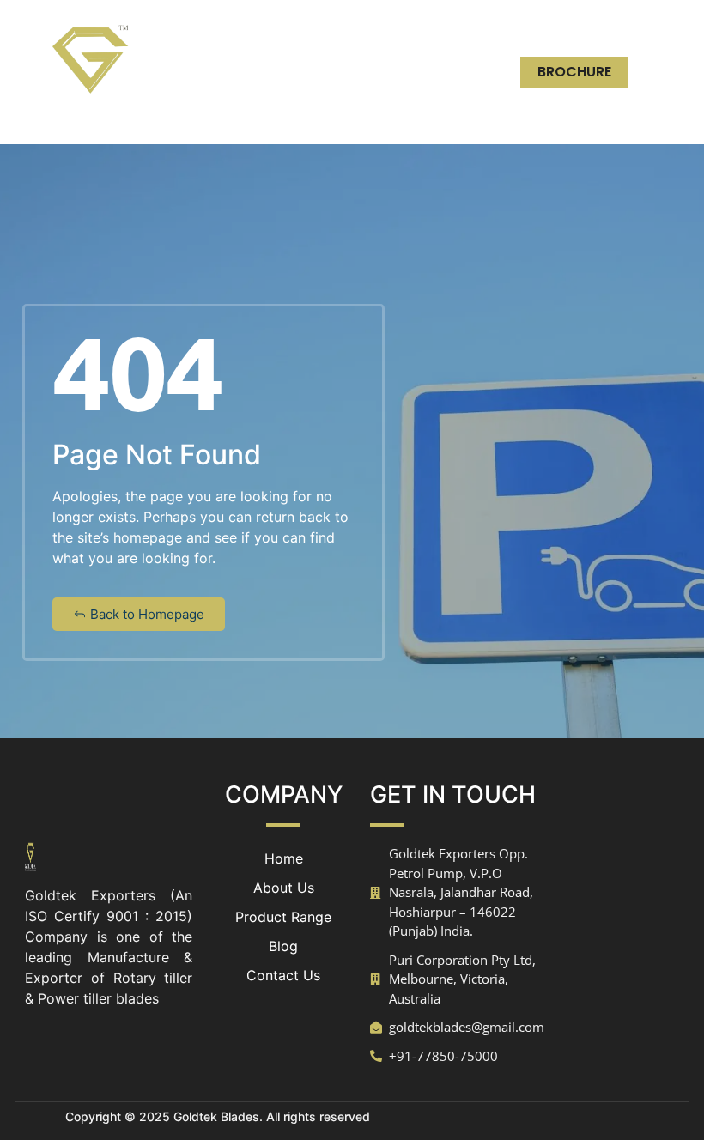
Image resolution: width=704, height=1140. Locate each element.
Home (349, 32)
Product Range (343, 72)
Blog (453, 72)
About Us (438, 32)
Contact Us (426, 111)
